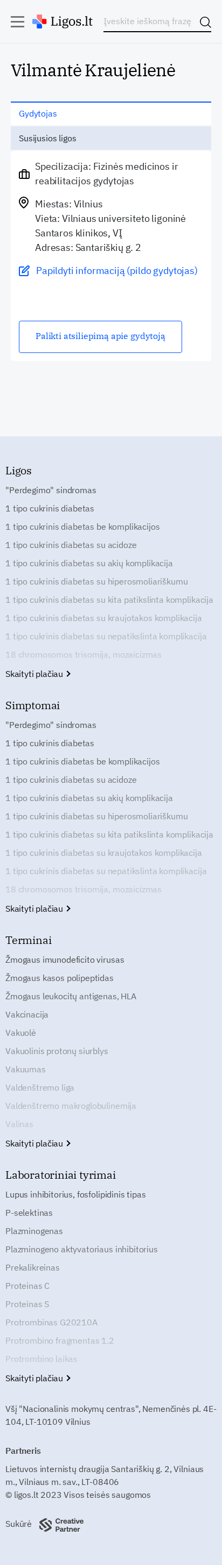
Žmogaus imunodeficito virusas (64, 959)
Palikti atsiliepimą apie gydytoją (100, 335)
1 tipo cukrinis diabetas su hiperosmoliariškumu (96, 581)
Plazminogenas (34, 1230)
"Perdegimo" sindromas (50, 490)
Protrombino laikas (41, 1358)
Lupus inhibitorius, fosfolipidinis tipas (75, 1194)
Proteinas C (27, 1285)
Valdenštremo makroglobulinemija (70, 1105)
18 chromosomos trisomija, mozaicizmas (83, 654)
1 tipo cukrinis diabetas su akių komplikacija (89, 563)
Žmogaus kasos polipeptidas (59, 977)
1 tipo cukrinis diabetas (49, 508)
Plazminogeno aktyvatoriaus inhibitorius (81, 1249)
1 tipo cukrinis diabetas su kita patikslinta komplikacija (109, 599)
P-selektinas (29, 1212)
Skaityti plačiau (35, 673)
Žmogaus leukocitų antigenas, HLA (70, 996)
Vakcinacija (26, 1014)
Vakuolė (20, 1032)
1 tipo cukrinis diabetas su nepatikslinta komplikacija (105, 636)
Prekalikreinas (32, 1267)
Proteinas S (27, 1304)
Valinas (19, 1124)
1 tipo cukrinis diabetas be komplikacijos (82, 526)
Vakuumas (25, 1069)
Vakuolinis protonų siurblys (56, 1050)
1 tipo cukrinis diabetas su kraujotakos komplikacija (103, 617)
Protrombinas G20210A (51, 1322)
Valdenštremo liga (39, 1087)
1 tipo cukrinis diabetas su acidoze (70, 544)
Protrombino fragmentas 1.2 (59, 1340)
